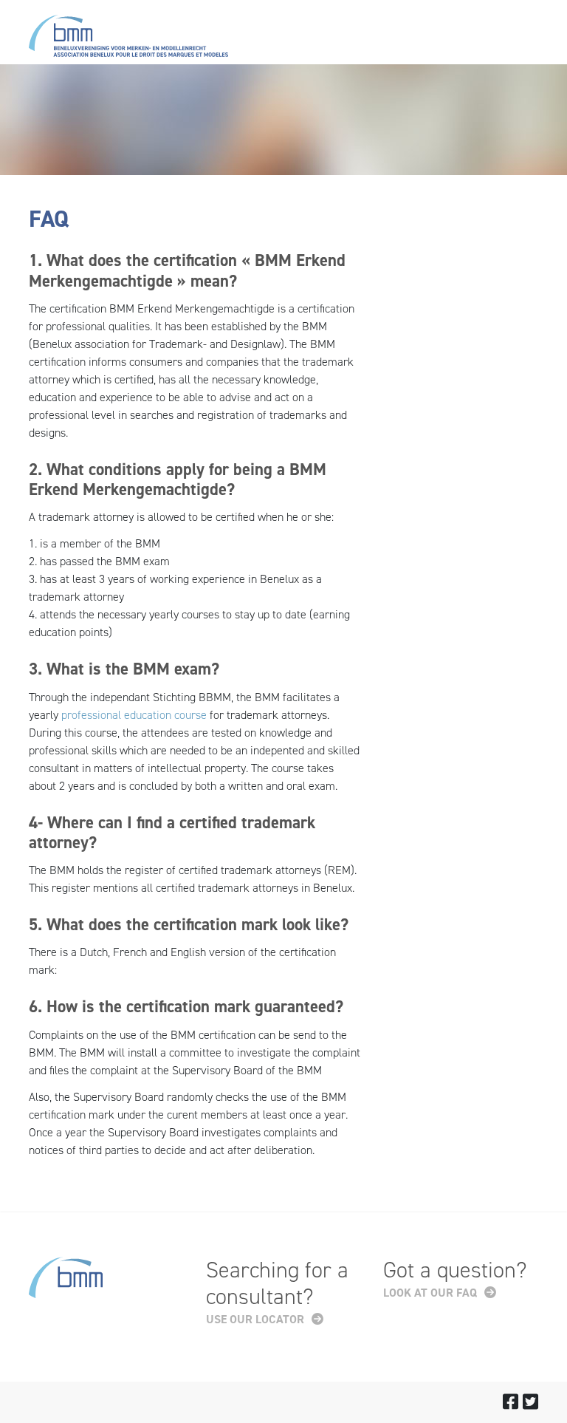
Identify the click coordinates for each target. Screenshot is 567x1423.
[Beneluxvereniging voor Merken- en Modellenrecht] (128, 39)
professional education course (134, 715)
